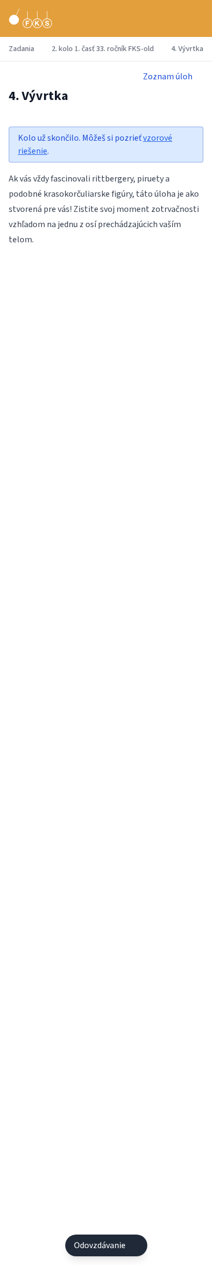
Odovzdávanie (100, 1245)
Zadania (21, 48)
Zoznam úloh (167, 77)
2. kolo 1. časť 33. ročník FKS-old (103, 48)
